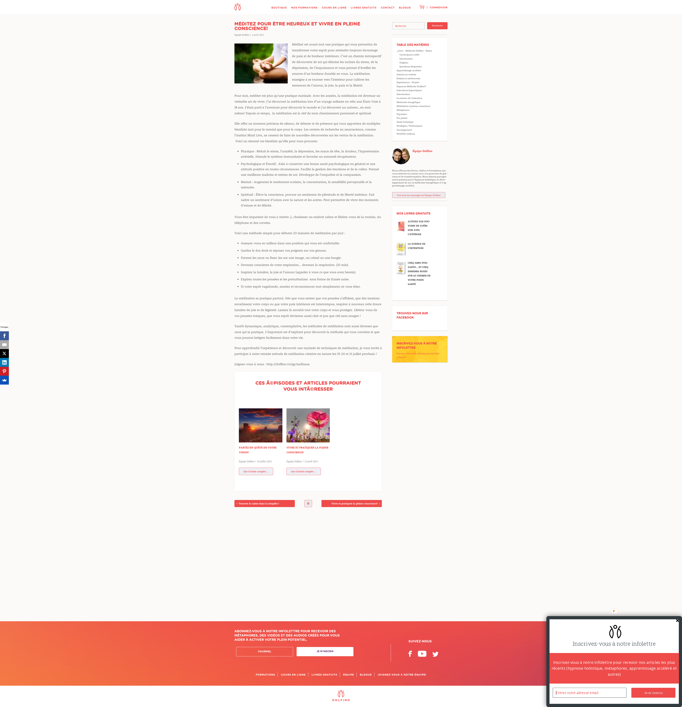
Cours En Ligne (334, 8)
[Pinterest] (4, 371)
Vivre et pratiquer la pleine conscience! (307, 450)
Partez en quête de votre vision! (258, 450)
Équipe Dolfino (422, 151)
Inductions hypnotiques (409, 90)
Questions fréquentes (410, 66)
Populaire (402, 113)
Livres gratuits (364, 8)
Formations (265, 675)
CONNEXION (439, 7)
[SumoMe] (4, 380)
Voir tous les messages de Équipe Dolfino (419, 195)
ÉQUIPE (348, 675)
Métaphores (403, 109)
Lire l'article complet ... (256, 471)
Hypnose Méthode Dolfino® (411, 86)
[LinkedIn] (4, 362)
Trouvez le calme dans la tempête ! (257, 503)
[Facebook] (4, 335)
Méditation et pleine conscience (413, 105)
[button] (614, 644)
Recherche (437, 26)
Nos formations (304, 8)
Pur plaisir (402, 117)
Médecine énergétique (408, 102)
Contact (388, 8)
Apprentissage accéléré (409, 70)
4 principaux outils (409, 54)
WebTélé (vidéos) (406, 133)
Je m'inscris (325, 651)
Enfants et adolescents (408, 78)
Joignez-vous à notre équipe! (402, 675)
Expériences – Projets (408, 82)
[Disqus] (308, 562)
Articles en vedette (406, 74)
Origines (403, 62)
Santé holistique (405, 121)
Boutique (279, 8)
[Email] (4, 344)
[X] (4, 353)
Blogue (405, 8)
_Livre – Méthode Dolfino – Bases (414, 50)
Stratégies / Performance (409, 125)
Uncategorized (404, 129)
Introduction (406, 58)
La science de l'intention (409, 97)
